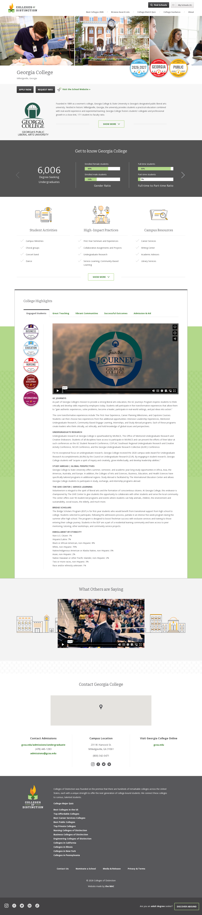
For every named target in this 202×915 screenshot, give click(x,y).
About (191, 12)
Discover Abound (187, 906)
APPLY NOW (25, 89)
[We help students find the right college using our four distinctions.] (22, 8)
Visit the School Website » (76, 89)
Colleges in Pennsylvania (67, 855)
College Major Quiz (63, 803)
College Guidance (172, 12)
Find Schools (160, 5)
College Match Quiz (146, 12)
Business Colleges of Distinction (71, 834)
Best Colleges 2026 (94, 12)
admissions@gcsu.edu (43, 753)
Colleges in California (65, 842)
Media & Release (112, 868)
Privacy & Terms (136, 868)
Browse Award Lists (120, 12)
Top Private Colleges (65, 826)
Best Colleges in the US (66, 809)
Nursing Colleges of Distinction (70, 830)
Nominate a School (86, 868)
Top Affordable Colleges (66, 813)
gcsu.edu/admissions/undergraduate (43, 744)
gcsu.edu (158, 744)
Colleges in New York (65, 851)
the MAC (109, 886)
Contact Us (63, 868)
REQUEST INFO (45, 89)
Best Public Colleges (64, 822)
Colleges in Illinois (63, 846)
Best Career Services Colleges (69, 818)
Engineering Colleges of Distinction (72, 838)
